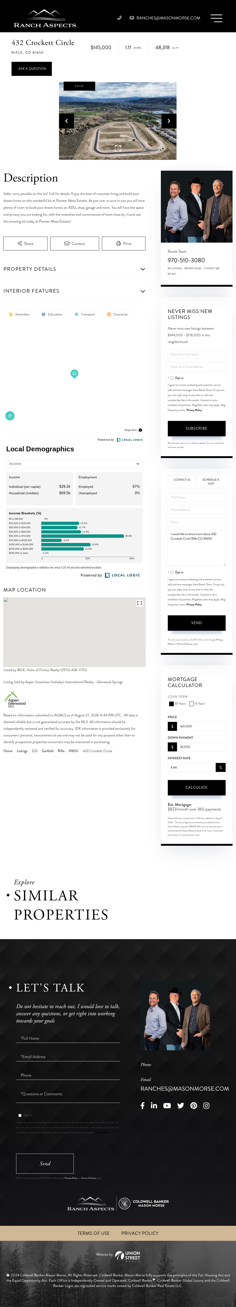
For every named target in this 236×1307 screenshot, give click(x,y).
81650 (74, 751)
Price (172, 717)
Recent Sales (193, 268)
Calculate (197, 787)
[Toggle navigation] (216, 18)
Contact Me (212, 268)
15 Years (200, 704)
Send (196, 622)
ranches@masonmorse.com (168, 18)
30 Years (180, 704)
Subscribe (196, 428)
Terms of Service (184, 644)
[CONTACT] (32, 69)
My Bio (172, 274)
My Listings (175, 268)
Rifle (61, 751)
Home (7, 751)
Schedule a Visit (211, 482)
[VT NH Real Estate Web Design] (118, 1256)
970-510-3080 (186, 260)
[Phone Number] (120, 18)
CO (34, 751)
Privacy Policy (194, 410)
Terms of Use (93, 1233)
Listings (22, 751)
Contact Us (182, 480)
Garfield (47, 751)
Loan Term (178, 697)
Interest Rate (179, 758)
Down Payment (180, 737)
